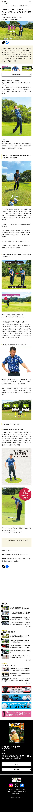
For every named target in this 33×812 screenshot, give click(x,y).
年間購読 (16, 769)
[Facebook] (7, 42)
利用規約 (23, 789)
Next (32, 68)
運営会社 (18, 789)
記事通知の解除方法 (16, 793)
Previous (1, 68)
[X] (3, 42)
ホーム (3, 5)
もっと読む (28, 626)
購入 (16, 764)
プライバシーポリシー (11, 791)
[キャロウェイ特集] (16, 697)
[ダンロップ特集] (16, 689)
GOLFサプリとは (11, 789)
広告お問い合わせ (22, 791)
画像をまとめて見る (16, 74)
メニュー (30, 2)
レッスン (8, 5)
